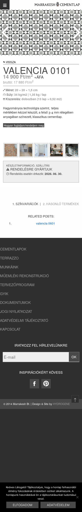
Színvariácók (27, 204)
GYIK (4, 293)
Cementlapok (13, 249)
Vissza (11, 62)
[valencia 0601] (77, 32)
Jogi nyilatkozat (16, 311)
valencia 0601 (45, 223)
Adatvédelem (58, 505)
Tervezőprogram (17, 285)
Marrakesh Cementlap (55, 5)
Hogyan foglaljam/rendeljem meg (24, 125)
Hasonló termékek (62, 204)
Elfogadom (22, 505)
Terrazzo (9, 258)
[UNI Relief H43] (5, 32)
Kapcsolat (10, 329)
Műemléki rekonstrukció (24, 276)
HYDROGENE (61, 404)
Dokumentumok (15, 302)
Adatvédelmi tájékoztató (24, 320)
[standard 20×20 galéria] (11, 150)
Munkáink (9, 267)
